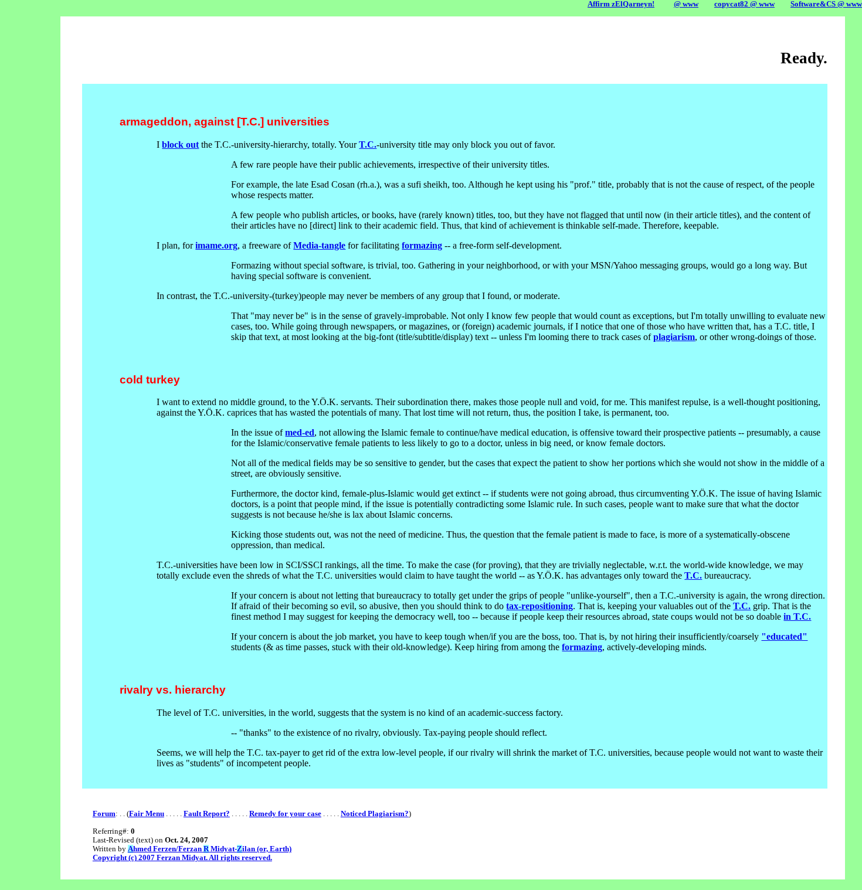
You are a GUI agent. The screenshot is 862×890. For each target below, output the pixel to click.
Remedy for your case (285, 814)
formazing (422, 245)
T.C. (367, 145)
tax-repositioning (539, 606)
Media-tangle (319, 245)
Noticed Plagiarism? (375, 814)
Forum (104, 814)
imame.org (216, 245)
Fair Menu (146, 814)
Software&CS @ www (826, 4)
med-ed (299, 432)
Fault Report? (207, 814)
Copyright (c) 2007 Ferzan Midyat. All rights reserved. (182, 858)
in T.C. (797, 616)
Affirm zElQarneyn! (621, 4)
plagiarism (674, 337)
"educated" (784, 636)
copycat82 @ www (744, 4)
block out (180, 145)
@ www (686, 4)
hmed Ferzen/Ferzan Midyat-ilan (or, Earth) (209, 849)
